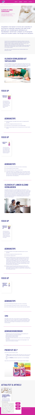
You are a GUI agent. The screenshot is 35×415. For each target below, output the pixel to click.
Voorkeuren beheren (18, 408)
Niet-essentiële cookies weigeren (18, 406)
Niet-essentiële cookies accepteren (18, 403)
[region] (11, 407)
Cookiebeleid (9, 411)
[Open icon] (33, 1)
